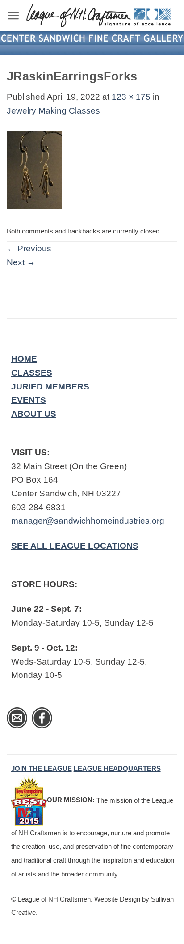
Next (21, 262)
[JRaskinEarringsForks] (34, 169)
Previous (29, 248)
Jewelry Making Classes (53, 110)
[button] (13, 15)
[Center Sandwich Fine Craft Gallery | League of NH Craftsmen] (98, 15)
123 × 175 (131, 97)
